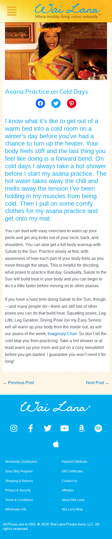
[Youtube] (64, 428)
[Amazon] (81, 428)
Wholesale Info (15, 509)
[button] (11, 11)
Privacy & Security (18, 490)
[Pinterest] (71, 103)
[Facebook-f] (31, 428)
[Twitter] (56, 103)
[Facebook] (40, 103)
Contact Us (69, 481)
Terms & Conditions (19, 500)
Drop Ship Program (19, 471)
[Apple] (56, 444)
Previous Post (18, 382)
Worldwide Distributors (21, 461)
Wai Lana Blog (72, 509)
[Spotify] (98, 428)
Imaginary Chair (62, 333)
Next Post (97, 382)
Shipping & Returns (19, 481)
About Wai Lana (73, 500)
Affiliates (68, 490)
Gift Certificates (72, 471)
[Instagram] (14, 428)
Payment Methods (74, 461)
